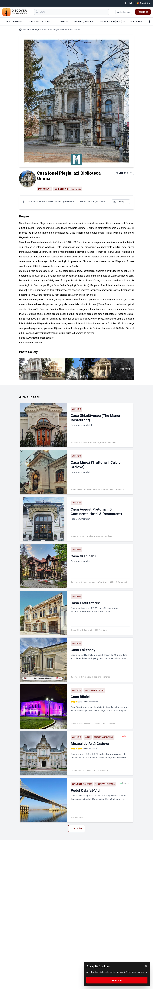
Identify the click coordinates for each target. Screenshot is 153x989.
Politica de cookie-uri (137, 972)
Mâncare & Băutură (111, 21)
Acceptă (117, 980)
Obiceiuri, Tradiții (83, 21)
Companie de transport (82, 784)
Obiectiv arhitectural (68, 189)
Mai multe (76, 828)
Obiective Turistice (39, 21)
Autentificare (123, 12)
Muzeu (88, 737)
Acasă (26, 29)
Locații (35, 29)
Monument (44, 189)
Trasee (61, 21)
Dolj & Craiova (12, 21)
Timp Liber (136, 21)
